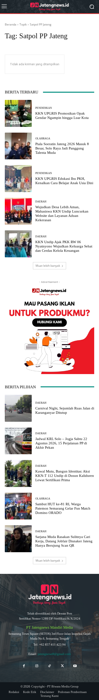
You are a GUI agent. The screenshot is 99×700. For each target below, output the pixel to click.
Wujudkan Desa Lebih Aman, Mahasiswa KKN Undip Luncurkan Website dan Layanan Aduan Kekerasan (61, 213)
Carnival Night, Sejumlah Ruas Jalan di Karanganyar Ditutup (64, 410)
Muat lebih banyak (48, 266)
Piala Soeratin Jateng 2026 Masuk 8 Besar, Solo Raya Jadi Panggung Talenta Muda (62, 148)
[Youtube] (75, 666)
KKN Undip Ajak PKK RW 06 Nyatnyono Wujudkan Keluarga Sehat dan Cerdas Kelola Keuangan (63, 246)
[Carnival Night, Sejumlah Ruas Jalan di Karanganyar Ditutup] (18, 408)
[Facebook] (24, 666)
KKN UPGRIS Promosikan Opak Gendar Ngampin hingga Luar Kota (62, 115)
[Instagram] (36, 666)
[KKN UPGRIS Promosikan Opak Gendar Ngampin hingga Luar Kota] (18, 113)
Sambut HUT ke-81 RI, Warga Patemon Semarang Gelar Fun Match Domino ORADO (62, 508)
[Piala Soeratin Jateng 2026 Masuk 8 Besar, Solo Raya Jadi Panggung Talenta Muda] (18, 146)
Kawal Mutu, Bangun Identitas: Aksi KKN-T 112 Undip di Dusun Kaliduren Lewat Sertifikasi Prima (64, 475)
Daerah (40, 201)
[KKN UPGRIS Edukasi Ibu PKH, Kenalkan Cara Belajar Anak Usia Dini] (18, 178)
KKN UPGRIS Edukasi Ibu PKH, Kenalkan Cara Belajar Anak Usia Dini (64, 181)
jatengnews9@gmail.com (54, 654)
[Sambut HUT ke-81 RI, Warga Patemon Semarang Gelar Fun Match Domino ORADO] (18, 506)
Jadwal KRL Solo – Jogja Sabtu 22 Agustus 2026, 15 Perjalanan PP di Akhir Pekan (61, 443)
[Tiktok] (49, 666)
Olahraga (42, 138)
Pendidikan (43, 108)
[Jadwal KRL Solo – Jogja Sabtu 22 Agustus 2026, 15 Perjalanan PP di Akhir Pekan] (18, 441)
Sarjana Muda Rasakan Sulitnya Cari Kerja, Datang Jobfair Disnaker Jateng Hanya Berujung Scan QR (64, 541)
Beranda (10, 24)
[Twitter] (62, 666)
